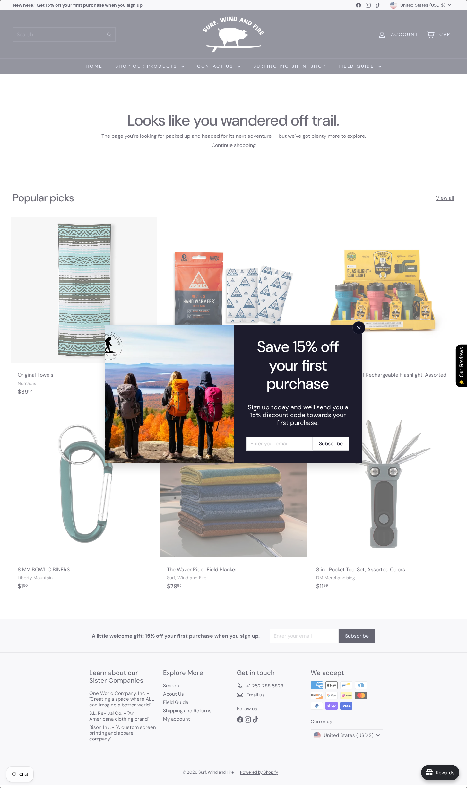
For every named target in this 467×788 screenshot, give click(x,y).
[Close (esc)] (358, 327)
